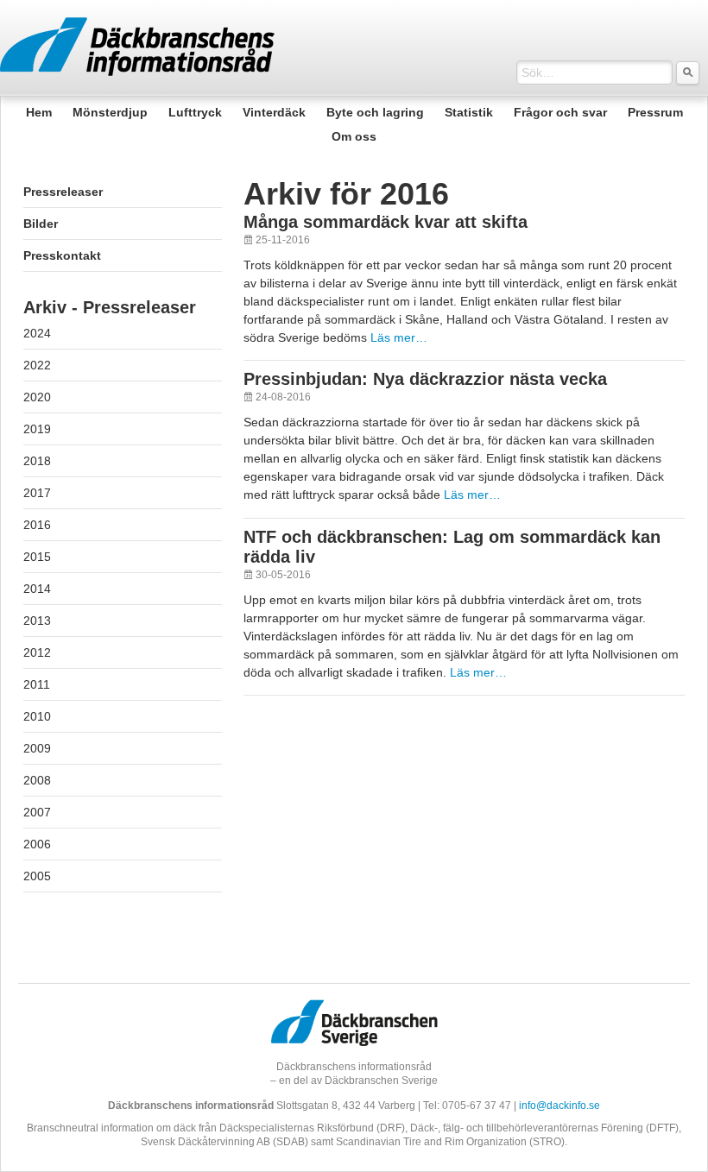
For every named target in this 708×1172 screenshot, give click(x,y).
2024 (37, 333)
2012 (37, 652)
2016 (37, 525)
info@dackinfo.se (559, 1105)
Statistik (469, 112)
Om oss (354, 136)
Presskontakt (62, 255)
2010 (37, 716)
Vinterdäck (274, 112)
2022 (37, 365)
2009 (37, 748)
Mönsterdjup (110, 112)
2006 (37, 844)
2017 (37, 493)
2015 (37, 557)
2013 (37, 620)
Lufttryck (195, 112)
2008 (37, 780)
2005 (37, 876)
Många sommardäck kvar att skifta (385, 221)
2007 (37, 812)
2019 (37, 429)
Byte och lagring (375, 112)
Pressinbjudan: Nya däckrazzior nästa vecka (425, 378)
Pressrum (655, 112)
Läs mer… (398, 337)
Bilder (40, 223)
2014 (37, 588)
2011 (36, 684)
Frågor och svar (560, 112)
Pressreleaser (63, 191)
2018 (37, 461)
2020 (37, 397)
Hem (39, 112)
